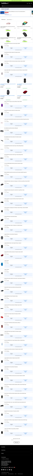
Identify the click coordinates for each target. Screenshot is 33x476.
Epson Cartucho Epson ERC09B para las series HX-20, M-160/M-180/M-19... (15, 11)
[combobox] (16, 6)
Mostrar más (16, 442)
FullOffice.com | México (6, 472)
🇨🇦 (14, 467)
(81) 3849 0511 (5, 465)
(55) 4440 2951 (6, 464)
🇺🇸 (9, 467)
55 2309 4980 (8, 462)
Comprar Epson (6, 9)
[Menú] (31, 3)
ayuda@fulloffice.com (7, 461)
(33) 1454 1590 (5, 463)
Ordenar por (3, 19)
